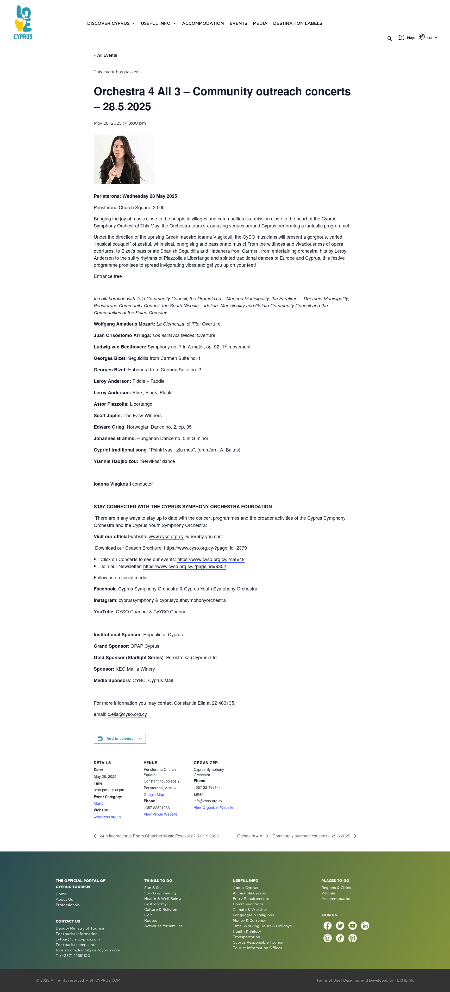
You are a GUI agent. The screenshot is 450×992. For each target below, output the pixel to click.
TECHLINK (404, 980)
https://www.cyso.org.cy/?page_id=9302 (184, 566)
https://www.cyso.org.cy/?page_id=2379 (205, 547)
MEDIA (260, 23)
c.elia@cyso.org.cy (127, 713)
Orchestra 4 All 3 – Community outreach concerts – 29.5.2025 (294, 836)
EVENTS (238, 23)
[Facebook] (327, 925)
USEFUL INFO (156, 23)
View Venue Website (160, 814)
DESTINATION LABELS (297, 23)
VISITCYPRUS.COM (103, 980)
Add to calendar (121, 738)
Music (98, 803)
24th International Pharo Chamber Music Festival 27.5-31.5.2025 (159, 836)
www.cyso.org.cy (166, 536)
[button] (389, 38)
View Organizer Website (213, 807)
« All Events (105, 55)
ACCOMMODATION (203, 23)
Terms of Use (328, 980)
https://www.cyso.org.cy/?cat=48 (211, 559)
